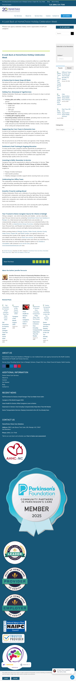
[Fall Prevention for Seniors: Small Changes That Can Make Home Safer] (5, 305)
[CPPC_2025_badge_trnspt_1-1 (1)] (38, 467)
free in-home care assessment (36, 436)
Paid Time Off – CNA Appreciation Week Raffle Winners (66, 112)
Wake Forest (6, 233)
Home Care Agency (18, 252)
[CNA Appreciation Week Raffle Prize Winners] (59, 94)
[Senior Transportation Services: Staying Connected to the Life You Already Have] (46, 305)
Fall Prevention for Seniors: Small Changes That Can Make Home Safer (5, 330)
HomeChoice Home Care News (35, 251)
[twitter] (7, 366)
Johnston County (42, 231)
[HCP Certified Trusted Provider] (13, 634)
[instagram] (15, 366)
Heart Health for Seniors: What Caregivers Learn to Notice (19, 403)
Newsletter (45, 251)
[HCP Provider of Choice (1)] (14, 567)
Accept (6, 678)
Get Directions (6, 429)
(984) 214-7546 (12, 433)
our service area (25, 243)
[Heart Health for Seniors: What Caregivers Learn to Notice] (26, 305)
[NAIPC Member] (14, 621)
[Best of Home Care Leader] (14, 540)
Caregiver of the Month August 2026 (15, 320)
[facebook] (3, 366)
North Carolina (25, 233)
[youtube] (19, 366)
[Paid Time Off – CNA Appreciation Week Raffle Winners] (59, 109)
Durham (25, 231)
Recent (69, 68)
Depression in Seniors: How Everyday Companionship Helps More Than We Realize (26, 407)
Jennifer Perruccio (8, 251)
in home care (27, 252)
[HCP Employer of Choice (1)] (14, 594)
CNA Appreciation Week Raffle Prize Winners (66, 97)
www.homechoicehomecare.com (11, 245)
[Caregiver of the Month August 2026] (15, 305)
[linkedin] (11, 366)
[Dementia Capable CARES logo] (14, 645)
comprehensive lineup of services (23, 224)
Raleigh (20, 231)
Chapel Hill (14, 233)
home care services (27, 237)
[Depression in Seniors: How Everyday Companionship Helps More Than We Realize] (36, 305)
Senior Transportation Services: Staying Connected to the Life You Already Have (47, 330)
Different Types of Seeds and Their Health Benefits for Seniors (66, 75)
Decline (15, 678)
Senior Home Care (6, 252)
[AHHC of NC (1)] (14, 440)
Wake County (32, 231)
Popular (60, 68)
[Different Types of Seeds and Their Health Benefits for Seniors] (59, 72)
